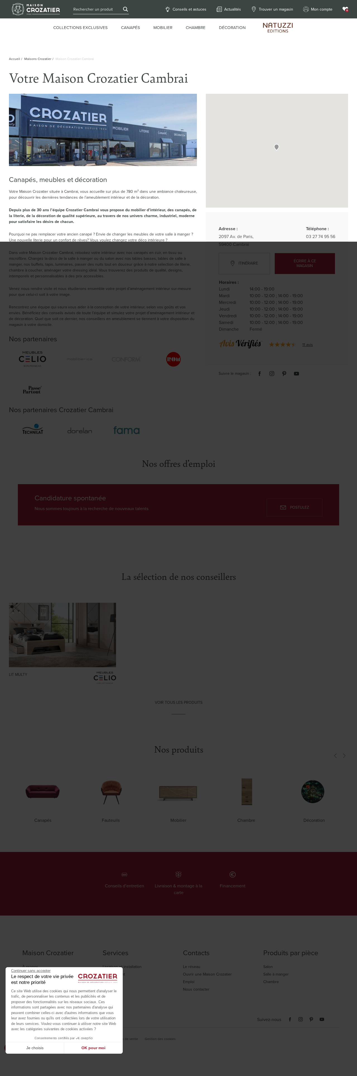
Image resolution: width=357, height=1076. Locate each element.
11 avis (307, 344)
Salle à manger (276, 974)
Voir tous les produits (178, 702)
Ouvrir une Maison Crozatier (207, 974)
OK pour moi (93, 1048)
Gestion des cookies (160, 1039)
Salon (268, 966)
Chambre (271, 981)
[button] (276, 147)
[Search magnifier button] (125, 9)
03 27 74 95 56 (320, 236)
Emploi (188, 981)
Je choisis (35, 1048)
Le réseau (191, 966)
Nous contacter (196, 989)
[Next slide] (344, 756)
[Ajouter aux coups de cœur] (103, 617)
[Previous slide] (335, 756)
